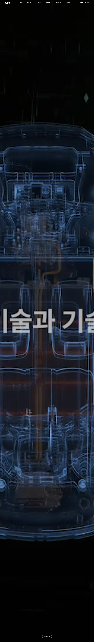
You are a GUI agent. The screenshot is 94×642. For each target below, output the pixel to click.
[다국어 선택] (81, 2)
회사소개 (39, 2)
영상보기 (46, 636)
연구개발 (29, 2)
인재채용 (48, 2)
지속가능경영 (58, 2)
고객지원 (68, 2)
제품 (21, 2)
